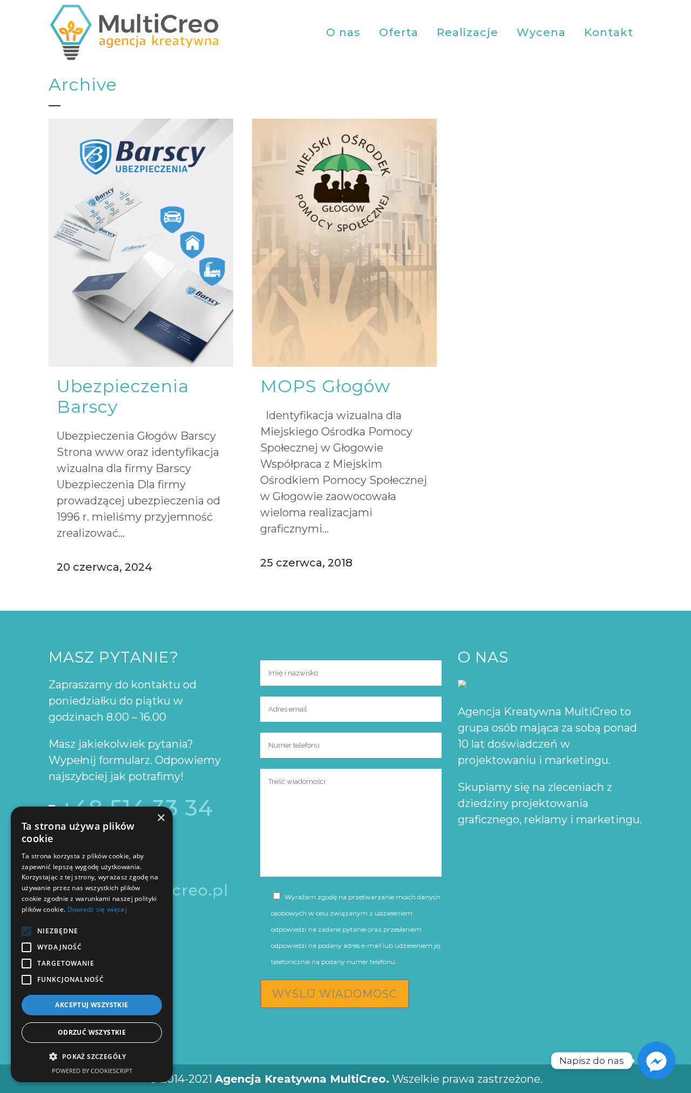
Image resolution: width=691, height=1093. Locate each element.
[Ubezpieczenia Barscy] (141, 243)
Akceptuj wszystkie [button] (91, 1004)
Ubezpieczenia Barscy (123, 396)
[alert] (92, 944)
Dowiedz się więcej (97, 909)
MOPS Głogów (325, 386)
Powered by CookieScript (92, 1071)
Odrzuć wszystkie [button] (92, 1032)
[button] (92, 1057)
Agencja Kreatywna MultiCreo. (302, 1078)
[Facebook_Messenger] (656, 1061)
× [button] (161, 818)
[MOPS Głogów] (344, 243)
